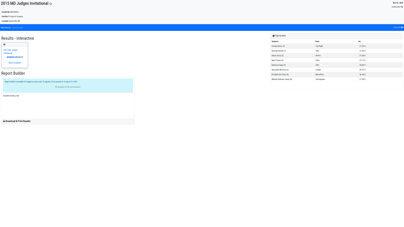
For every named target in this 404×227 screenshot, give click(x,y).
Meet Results (6, 27)
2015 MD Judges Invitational (13, 56)
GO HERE (73, 82)
